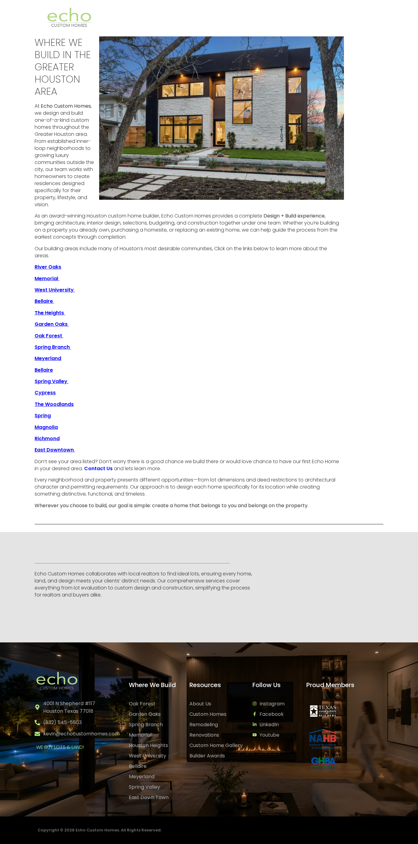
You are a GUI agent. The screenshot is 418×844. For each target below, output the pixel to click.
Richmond (47, 438)
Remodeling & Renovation (257, 17)
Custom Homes (143, 17)
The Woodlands (54, 404)
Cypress (45, 392)
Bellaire (44, 370)
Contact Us (363, 17)
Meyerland (48, 358)
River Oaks (48, 266)
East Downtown (55, 449)
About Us (319, 17)
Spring (43, 415)
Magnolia (46, 427)
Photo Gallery (198, 17)
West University (55, 289)
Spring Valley (52, 381)
